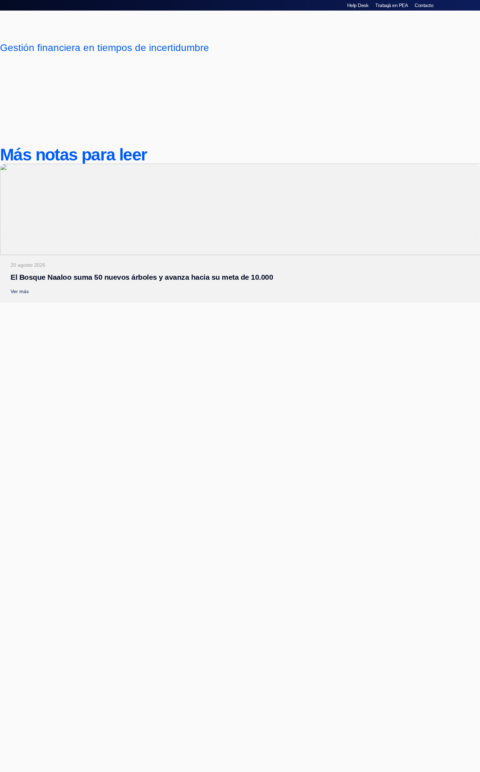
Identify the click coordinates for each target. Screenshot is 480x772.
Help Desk (358, 5)
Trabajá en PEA (391, 5)
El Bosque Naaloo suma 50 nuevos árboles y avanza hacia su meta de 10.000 (142, 277)
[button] (4, 234)
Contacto (424, 5)
